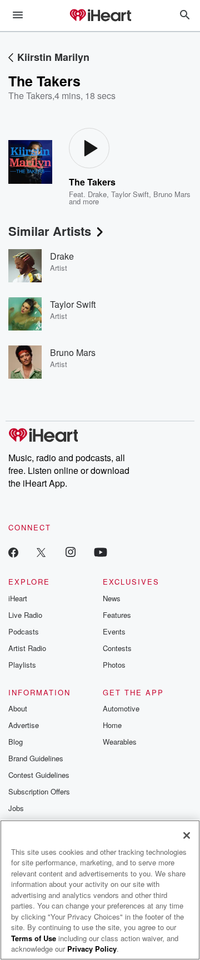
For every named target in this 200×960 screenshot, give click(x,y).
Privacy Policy (92, 948)
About (17, 708)
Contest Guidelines (38, 775)
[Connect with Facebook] (13, 551)
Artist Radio (27, 648)
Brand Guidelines (35, 758)
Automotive (121, 708)
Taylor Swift (130, 194)
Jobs (16, 808)
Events (114, 631)
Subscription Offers (39, 791)
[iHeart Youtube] (100, 551)
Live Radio (25, 615)
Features (117, 615)
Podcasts (23, 631)
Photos (114, 664)
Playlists (22, 664)
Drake (97, 194)
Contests (117, 648)
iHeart (17, 598)
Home (112, 725)
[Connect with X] (41, 551)
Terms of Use (33, 938)
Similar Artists (49, 231)
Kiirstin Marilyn (53, 57)
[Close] (186, 835)
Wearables (120, 741)
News (112, 598)
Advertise (23, 725)
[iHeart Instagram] (71, 551)
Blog (15, 741)
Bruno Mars (172, 194)
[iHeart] (100, 16)
